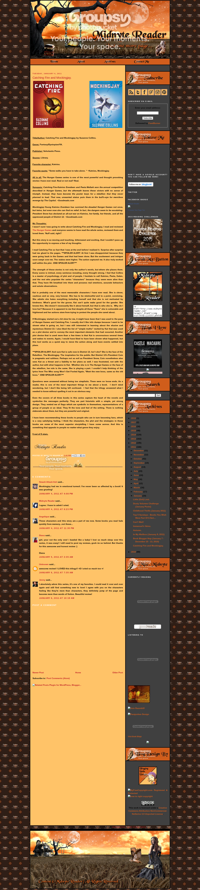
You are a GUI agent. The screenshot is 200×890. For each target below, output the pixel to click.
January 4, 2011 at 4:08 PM (56, 494)
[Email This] (72, 455)
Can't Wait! (138, 522)
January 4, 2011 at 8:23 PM (56, 509)
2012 (133, 443)
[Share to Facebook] (81, 455)
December (139, 450)
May (136, 479)
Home (78, 672)
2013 (133, 439)
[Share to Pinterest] (83, 455)
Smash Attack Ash (48, 482)
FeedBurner (154, 123)
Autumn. (137, 530)
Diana (42, 535)
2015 (133, 430)
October (138, 459)
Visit (135, 736)
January (138, 496)
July (136, 471)
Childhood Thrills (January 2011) (149, 511)
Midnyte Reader (47, 501)
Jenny (42, 580)
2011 (133, 447)
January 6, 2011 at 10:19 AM (57, 598)
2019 (133, 418)
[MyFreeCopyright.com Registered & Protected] (147, 793)
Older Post (117, 672)
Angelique (44, 516)
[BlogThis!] (75, 455)
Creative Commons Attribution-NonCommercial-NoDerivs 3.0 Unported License (147, 811)
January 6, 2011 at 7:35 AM (56, 572)
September (139, 463)
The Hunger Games (42, 230)
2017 (133, 422)
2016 (133, 426)
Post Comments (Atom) (58, 678)
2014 (133, 434)
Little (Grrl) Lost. (141, 499)
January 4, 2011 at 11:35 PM (56, 528)
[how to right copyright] (140, 796)
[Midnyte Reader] (129, 207)
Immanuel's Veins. (142, 526)
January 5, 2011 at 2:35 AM (56, 557)
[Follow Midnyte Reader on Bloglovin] (140, 186)
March (137, 487)
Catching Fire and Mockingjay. (52, 77)
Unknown (44, 564)
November (139, 454)
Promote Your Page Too (136, 210)
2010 (133, 552)
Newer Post (38, 672)
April (136, 483)
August (138, 467)
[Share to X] (78, 455)
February (138, 491)
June (136, 475)
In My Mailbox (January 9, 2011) (149, 534)
